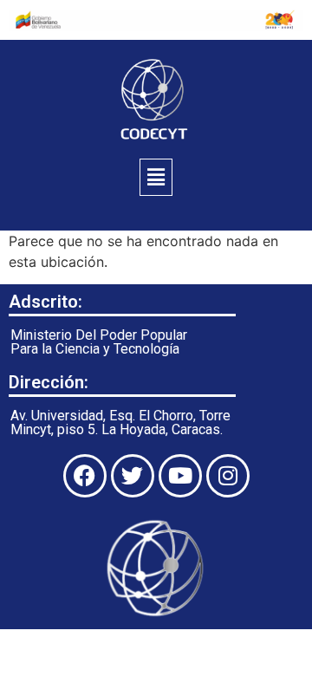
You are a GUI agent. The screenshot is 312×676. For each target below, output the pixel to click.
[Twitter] (132, 475)
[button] (156, 177)
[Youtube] (180, 475)
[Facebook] (85, 475)
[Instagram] (228, 475)
